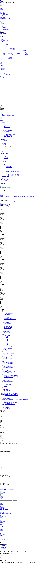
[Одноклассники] (2, 187)
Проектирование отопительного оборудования (13, 174)
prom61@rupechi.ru (3, 548)
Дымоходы (12, 196)
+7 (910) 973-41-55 (3, 547)
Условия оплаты (2, 527)
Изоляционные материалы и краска (5, 513)
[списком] (1, 208)
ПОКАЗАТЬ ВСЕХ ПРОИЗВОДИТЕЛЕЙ (6, 489)
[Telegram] (9, 187)
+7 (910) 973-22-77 (3, 545)
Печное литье (20, 196)
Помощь (1, 531)
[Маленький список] (0, 209)
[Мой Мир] (3, 187)
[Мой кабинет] (0, 116)
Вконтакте (3, 34)
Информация (2, 524)
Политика (1, 530)
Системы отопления (7, 196)
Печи (1, 196)
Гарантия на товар (3, 528)
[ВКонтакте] (0, 187)
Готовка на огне (26, 197)
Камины (1, 504)
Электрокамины (2, 201)
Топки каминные (8, 201)
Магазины (2, 41)
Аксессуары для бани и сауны (19, 197)
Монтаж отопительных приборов (11, 166)
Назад (6, 144)
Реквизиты (2, 520)
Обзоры (1, 536)
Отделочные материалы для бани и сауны (8, 197)
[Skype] (8, 187)
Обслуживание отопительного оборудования (13, 171)
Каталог (1, 501)
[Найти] (1, 4)
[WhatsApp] (7, 187)
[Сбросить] (1, 437)
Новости (1, 522)
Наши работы (2, 519)
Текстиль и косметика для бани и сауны (6, 515)
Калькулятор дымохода (4, 40)
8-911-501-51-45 (3, 22)
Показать (2, 438)
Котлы (3, 196)
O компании (6, 156)
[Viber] (5, 187)
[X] (4, 187)
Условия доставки (3, 533)
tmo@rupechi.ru (3, 33)
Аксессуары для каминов (26, 196)
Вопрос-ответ (2, 535)
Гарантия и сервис (3, 521)
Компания (1, 517)
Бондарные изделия (5, 198)
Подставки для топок (14, 201)
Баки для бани (16, 196)
